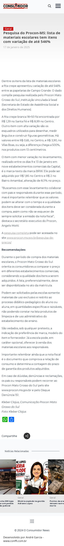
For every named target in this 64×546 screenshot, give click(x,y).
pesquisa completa (16, 233)
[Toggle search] (49, 6)
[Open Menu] (58, 6)
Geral (8, 29)
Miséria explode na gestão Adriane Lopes (31, 502)
